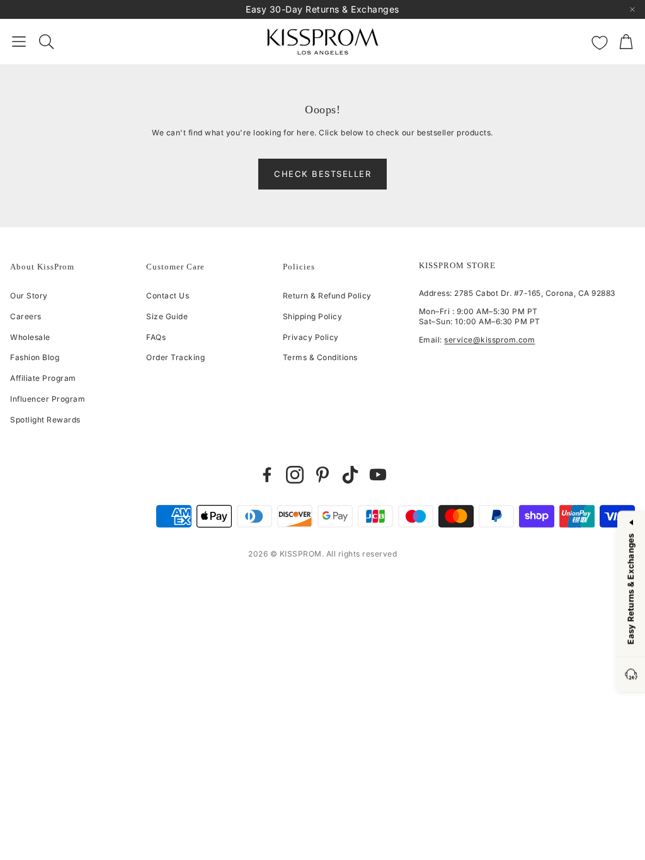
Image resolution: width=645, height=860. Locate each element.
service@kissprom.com (489, 339)
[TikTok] (350, 475)
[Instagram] (295, 475)
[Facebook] (267, 475)
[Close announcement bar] (632, 9)
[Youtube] (378, 475)
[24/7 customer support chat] (631, 675)
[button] (19, 41)
